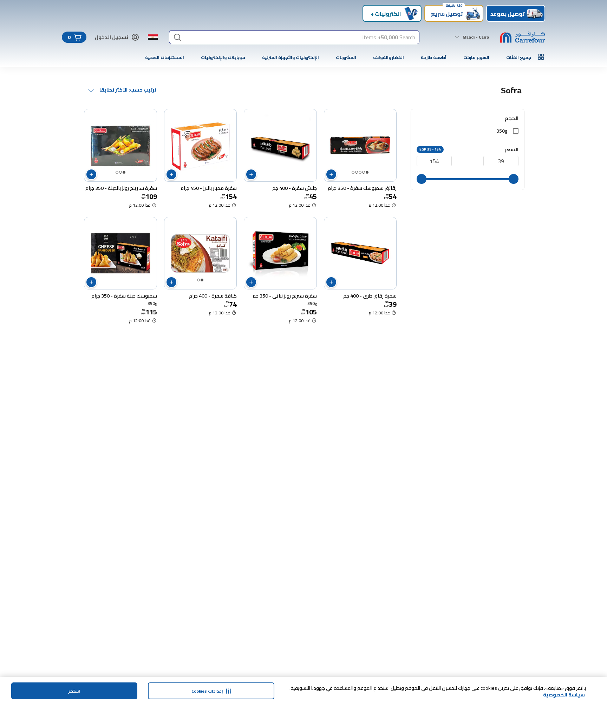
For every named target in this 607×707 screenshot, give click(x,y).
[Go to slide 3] (360, 172)
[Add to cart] (331, 174)
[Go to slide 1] (367, 172)
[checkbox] (515, 131)
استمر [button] (74, 691)
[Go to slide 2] (363, 172)
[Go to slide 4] (356, 172)
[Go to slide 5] (353, 172)
